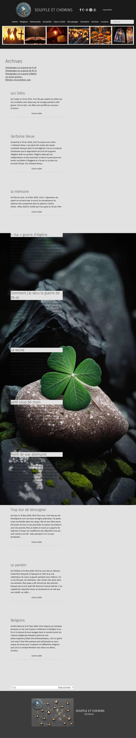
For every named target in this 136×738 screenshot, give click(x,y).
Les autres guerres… (14, 77)
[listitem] (13, 35)
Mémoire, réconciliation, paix (18, 80)
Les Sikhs (18, 93)
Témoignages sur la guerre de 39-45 (21, 70)
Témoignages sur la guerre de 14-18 (20, 67)
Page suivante (65, 687)
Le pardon (18, 565)
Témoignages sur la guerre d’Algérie (21, 74)
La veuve (17, 350)
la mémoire (20, 191)
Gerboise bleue (23, 136)
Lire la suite (37, 113)
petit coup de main (25, 402)
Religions (18, 620)
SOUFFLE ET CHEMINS (53, 9)
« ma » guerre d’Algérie (29, 234)
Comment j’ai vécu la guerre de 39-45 (35, 295)
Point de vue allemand (28, 454)
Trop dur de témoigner (28, 509)
